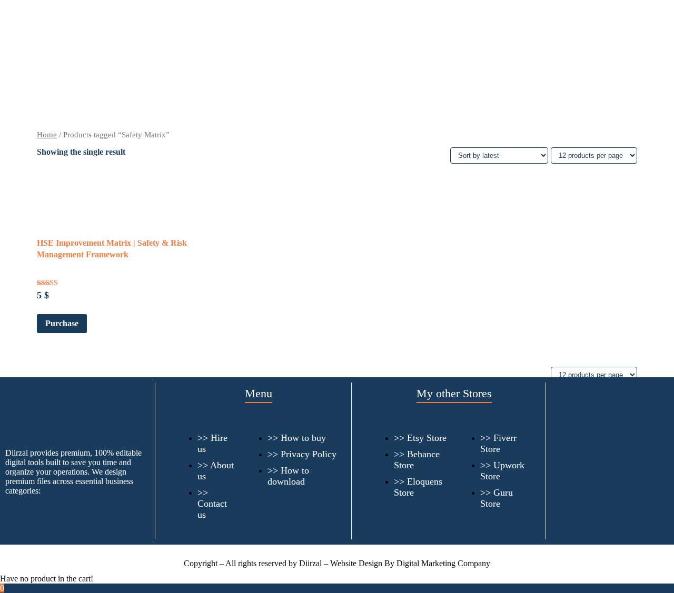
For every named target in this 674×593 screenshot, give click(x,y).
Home (47, 134)
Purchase (61, 323)
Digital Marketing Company (443, 563)
